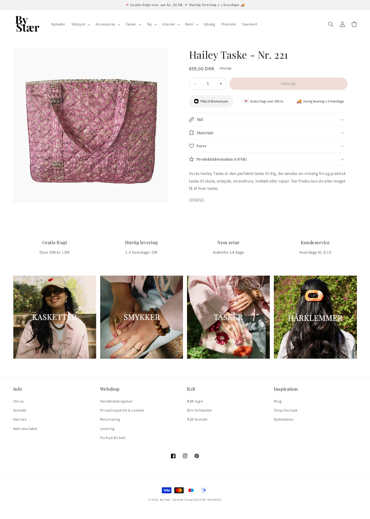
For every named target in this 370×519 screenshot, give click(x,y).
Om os (18, 401)
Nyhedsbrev (283, 419)
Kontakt (19, 410)
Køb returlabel (25, 428)
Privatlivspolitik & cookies (122, 410)
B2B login (195, 401)
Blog (278, 401)
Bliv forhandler (199, 410)
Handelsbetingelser (116, 401)
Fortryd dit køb (112, 437)
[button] (80, 24)
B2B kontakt (197, 419)
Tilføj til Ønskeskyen (214, 101)
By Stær (165, 499)
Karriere (20, 419)
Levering (107, 428)
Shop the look (285, 410)
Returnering (110, 419)
